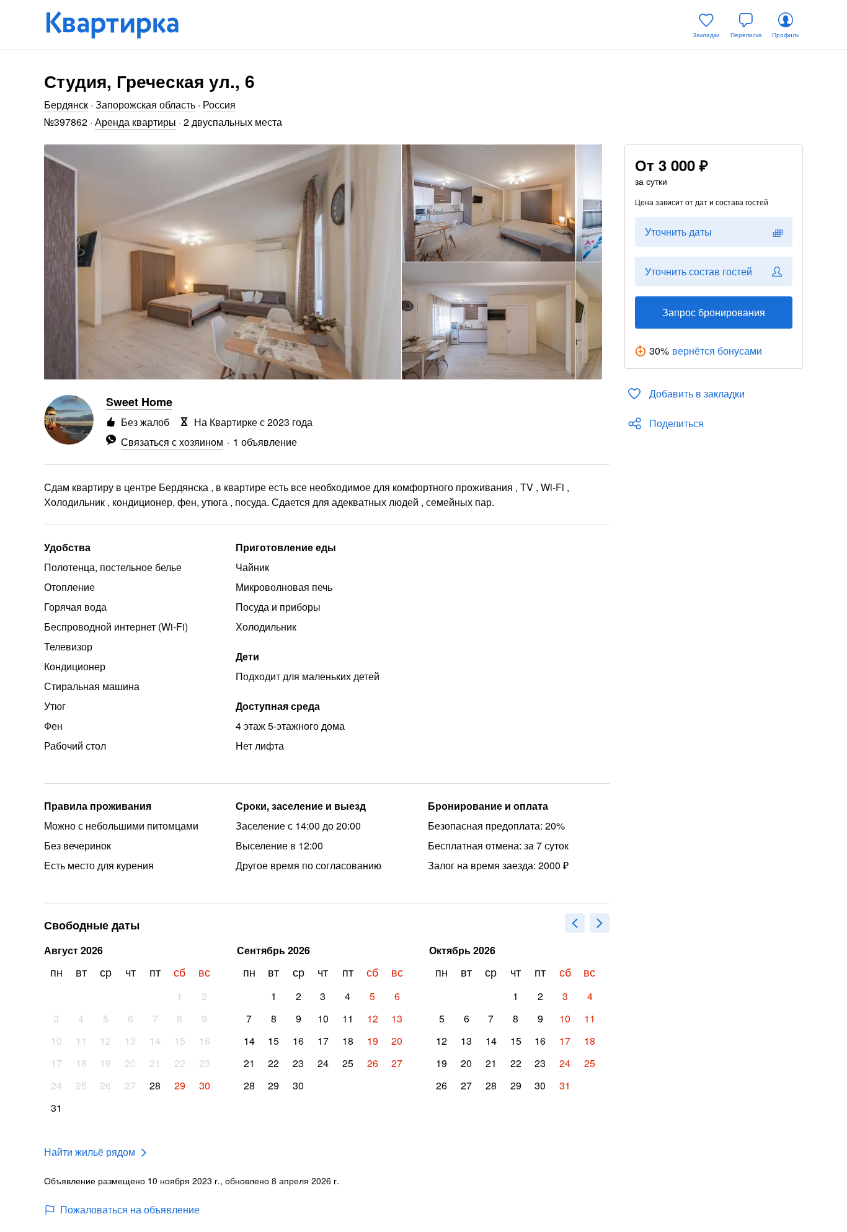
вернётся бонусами (717, 350)
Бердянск (66, 104)
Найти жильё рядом (89, 1152)
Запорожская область (145, 104)
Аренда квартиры (135, 122)
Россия (219, 104)
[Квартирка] (121, 24)
